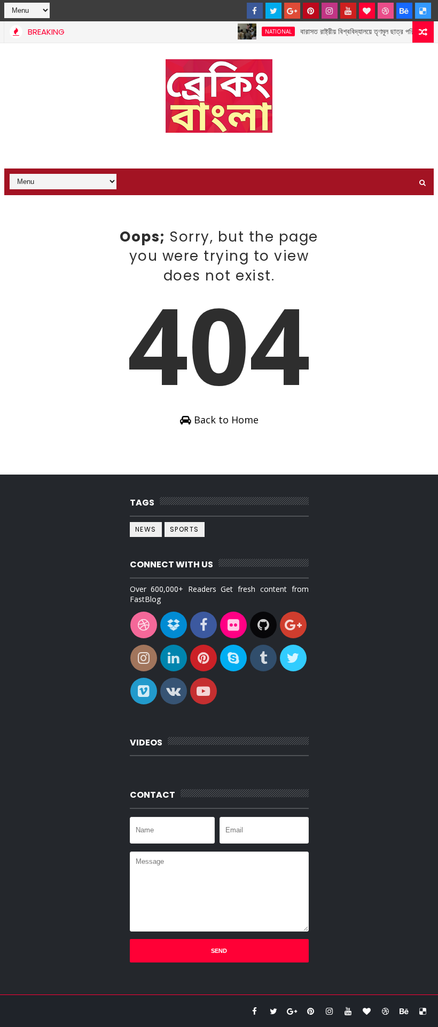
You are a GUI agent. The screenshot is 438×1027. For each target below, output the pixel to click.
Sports (184, 529)
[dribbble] (386, 11)
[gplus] (292, 11)
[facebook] (255, 11)
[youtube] (348, 11)
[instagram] (330, 11)
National (268, 31)
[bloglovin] (367, 11)
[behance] (404, 11)
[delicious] (423, 11)
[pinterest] (311, 11)
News (146, 529)
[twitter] (273, 11)
